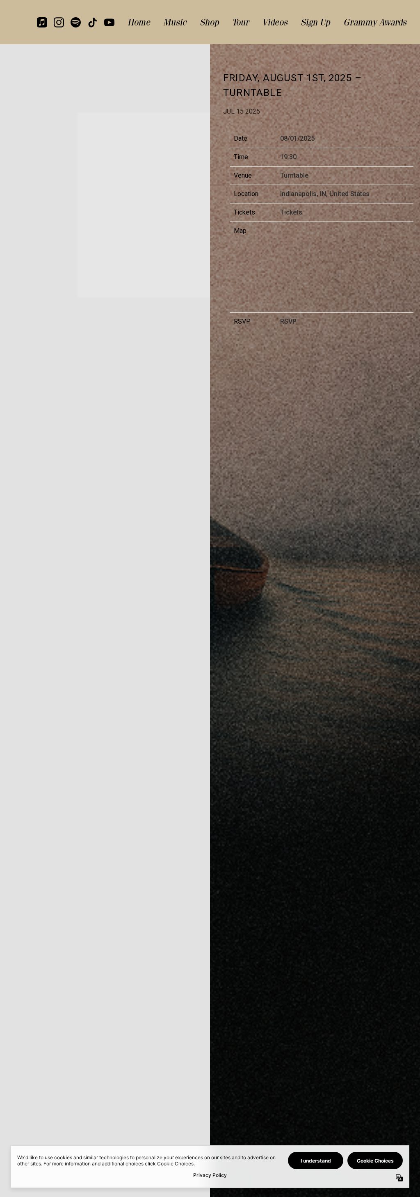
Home (139, 22)
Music (175, 22)
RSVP (288, 321)
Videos (275, 22)
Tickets (291, 212)
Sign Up (315, 22)
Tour (240, 22)
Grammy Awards (374, 22)
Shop (209, 22)
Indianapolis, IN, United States (325, 194)
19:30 (288, 157)
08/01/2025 (297, 138)
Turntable (294, 175)
